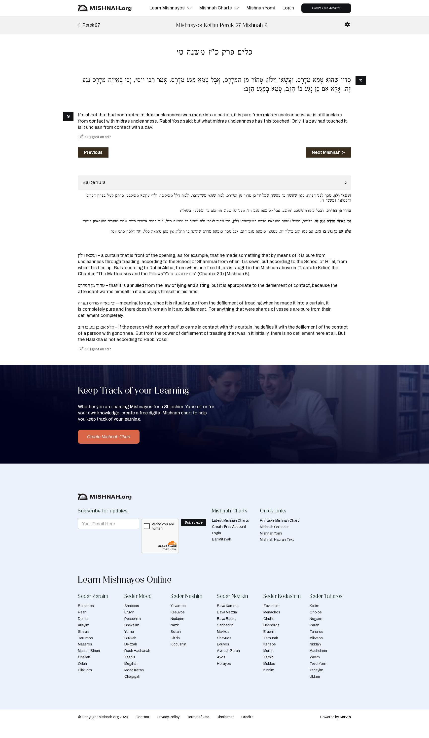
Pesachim (132, 619)
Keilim (314, 606)
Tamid (268, 657)
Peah (82, 612)
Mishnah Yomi (260, 7)
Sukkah (130, 638)
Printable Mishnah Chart (279, 520)
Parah (314, 625)
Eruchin (269, 632)
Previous (93, 152)
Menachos (271, 612)
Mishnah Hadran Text (277, 539)
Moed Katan (134, 670)
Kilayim (83, 625)
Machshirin (318, 651)
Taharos (316, 632)
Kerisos (269, 644)
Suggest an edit (98, 137)
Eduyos (223, 644)
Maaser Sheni (89, 651)
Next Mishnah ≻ (328, 152)
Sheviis (84, 632)
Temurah (270, 638)
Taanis (129, 657)
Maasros (85, 644)
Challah (84, 657)
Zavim (315, 657)
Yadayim (316, 670)
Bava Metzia (227, 612)
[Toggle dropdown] (189, 8)
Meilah (268, 651)
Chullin (268, 619)
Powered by (335, 717)
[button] (214, 182)
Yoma (129, 632)
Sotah (176, 632)
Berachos (86, 606)
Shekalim (131, 625)
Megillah (131, 664)
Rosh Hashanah (137, 651)
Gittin (175, 638)
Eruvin (129, 612)
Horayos (224, 664)
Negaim (316, 619)
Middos (269, 664)
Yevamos (178, 606)
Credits (247, 717)
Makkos (223, 632)
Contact (142, 717)
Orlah (82, 664)
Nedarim (177, 619)
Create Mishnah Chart (108, 436)
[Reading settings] (347, 24)
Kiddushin (178, 644)
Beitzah (130, 644)
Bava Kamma (228, 606)
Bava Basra (226, 619)
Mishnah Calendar (274, 527)
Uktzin (315, 676)
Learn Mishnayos (167, 7)
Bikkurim (85, 670)
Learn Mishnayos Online (125, 579)
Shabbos (131, 606)
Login (288, 7)
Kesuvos (178, 612)
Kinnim (268, 670)
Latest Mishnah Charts (230, 520)
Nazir (175, 625)
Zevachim (271, 606)
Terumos (85, 638)
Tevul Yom (318, 664)
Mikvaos (316, 638)
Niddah (315, 644)
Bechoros (271, 625)
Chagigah (132, 676)
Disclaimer (225, 717)
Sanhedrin (225, 625)
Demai (83, 619)
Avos (221, 657)
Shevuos (224, 638)
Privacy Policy (168, 717)
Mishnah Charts (215, 7)
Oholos (316, 612)
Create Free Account (326, 8)
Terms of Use (198, 717)
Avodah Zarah (228, 651)
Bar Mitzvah (221, 539)
